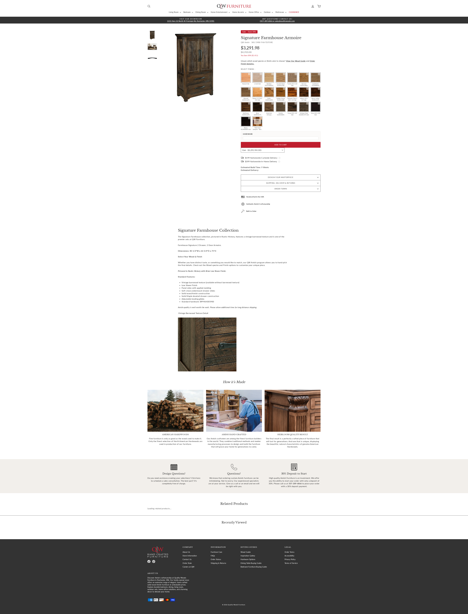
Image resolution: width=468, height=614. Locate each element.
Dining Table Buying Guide (251, 563)
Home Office (254, 12)
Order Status (216, 559)
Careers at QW (188, 567)
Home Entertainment (219, 12)
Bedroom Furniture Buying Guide (254, 567)
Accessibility (289, 556)
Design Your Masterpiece (280, 177)
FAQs (213, 556)
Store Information (190, 556)
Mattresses (280, 12)
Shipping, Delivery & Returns (280, 183)
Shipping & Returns (218, 563)
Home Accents (238, 12)
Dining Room (200, 12)
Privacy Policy (290, 559)
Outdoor (267, 12)
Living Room (174, 12)
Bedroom (187, 12)
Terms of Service (291, 563)
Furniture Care (216, 552)
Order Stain (187, 563)
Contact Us (187, 559)
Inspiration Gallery (248, 556)
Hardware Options (248, 559)
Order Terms (280, 189)
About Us (186, 552)
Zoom (249, 74)
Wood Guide (246, 552)
